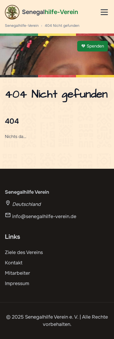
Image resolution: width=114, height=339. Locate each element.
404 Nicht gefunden (62, 25)
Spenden (95, 46)
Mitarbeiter (17, 273)
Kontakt (13, 263)
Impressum (17, 283)
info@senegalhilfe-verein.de (44, 216)
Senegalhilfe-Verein (22, 25)
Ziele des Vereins (24, 252)
